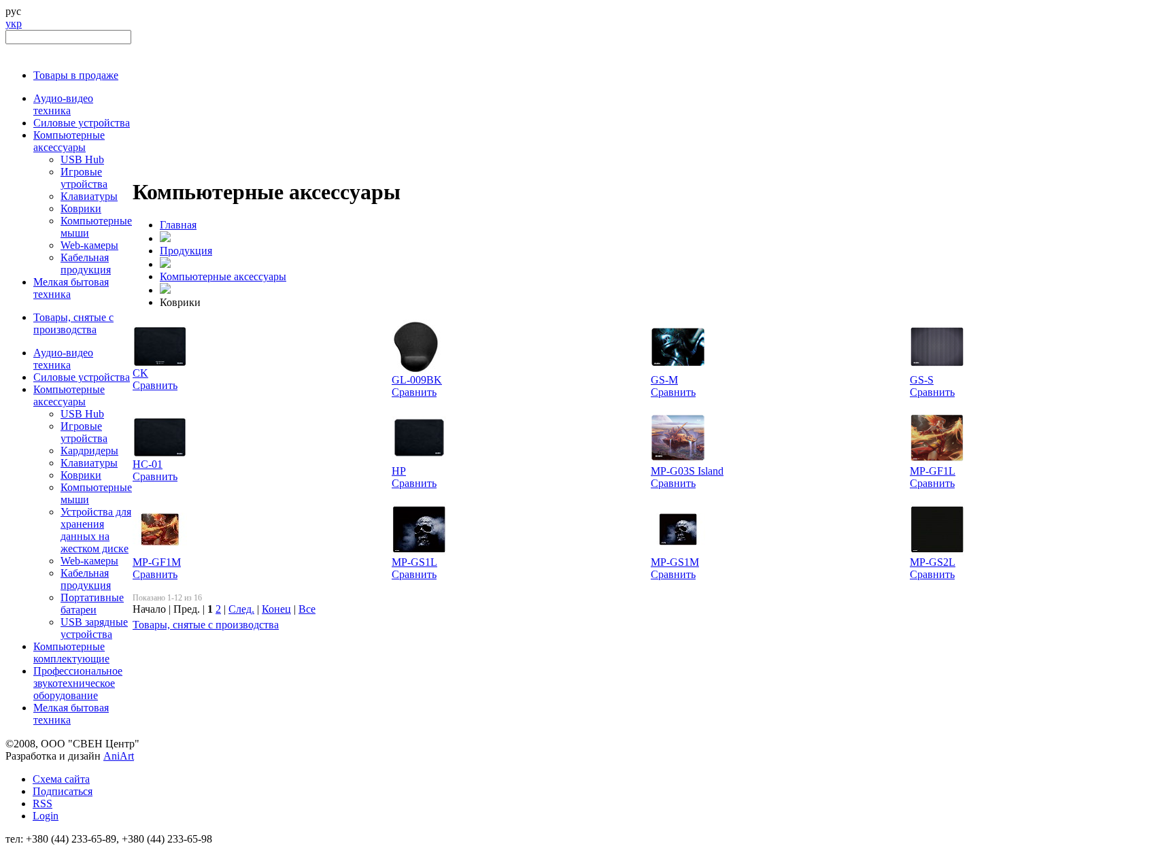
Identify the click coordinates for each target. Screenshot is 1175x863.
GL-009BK (417, 380)
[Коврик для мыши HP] (419, 461)
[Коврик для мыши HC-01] (160, 454)
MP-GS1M (675, 562)
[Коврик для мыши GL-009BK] (416, 370)
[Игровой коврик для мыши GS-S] (937, 370)
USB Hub (82, 159)
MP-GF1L (932, 471)
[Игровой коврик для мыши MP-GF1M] (160, 552)
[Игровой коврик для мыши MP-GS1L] (419, 552)
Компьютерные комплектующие (71, 652)
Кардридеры (89, 450)
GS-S (922, 380)
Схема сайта (61, 779)
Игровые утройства (84, 178)
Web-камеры (89, 245)
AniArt (118, 756)
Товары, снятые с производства (73, 323)
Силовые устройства (81, 123)
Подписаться (62, 791)
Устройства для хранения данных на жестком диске (96, 530)
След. (241, 609)
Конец (276, 609)
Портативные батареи (92, 603)
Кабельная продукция (86, 263)
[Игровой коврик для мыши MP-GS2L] (937, 552)
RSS (42, 803)
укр (13, 23)
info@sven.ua (35, 851)
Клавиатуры (89, 196)
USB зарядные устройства (94, 628)
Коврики (81, 208)
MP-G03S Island (687, 471)
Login (45, 816)
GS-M (664, 380)
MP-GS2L (932, 562)
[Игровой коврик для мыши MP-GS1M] (678, 552)
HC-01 (148, 464)
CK (140, 373)
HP (399, 471)
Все (307, 609)
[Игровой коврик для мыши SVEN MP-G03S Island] (678, 461)
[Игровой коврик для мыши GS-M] (678, 370)
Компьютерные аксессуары (69, 141)
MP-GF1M (157, 562)
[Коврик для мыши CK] (160, 363)
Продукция (186, 250)
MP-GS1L (414, 562)
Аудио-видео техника (63, 104)
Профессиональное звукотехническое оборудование (77, 683)
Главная (178, 225)
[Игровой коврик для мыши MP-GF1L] (937, 461)
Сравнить (155, 385)
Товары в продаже (75, 75)
